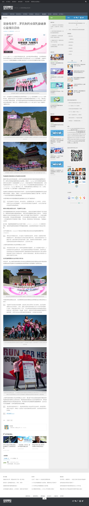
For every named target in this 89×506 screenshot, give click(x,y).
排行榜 (49, 14)
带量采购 (74, 134)
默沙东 (76, 143)
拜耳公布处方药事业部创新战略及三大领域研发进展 (9, 446)
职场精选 (31, 14)
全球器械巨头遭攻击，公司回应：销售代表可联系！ (16, 489)
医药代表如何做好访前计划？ (75, 102)
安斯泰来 (68, 134)
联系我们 (14, 1)
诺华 (69, 141)
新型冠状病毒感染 (75, 135)
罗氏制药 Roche (10, 413)
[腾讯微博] (78, 17)
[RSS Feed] (85, 17)
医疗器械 (69, 130)
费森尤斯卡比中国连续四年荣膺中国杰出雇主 (71, 489)
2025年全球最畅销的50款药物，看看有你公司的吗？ (44, 482)
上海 (70, 128)
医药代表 (12, 14)
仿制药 (72, 128)
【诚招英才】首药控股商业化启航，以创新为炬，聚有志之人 (57, 26)
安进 (71, 134)
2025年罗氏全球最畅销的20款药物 (40, 485)
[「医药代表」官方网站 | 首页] (8, 8)
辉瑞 (80, 141)
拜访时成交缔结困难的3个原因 (75, 108)
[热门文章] (81, 61)
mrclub (5, 31)
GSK (68, 128)
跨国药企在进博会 (35, 1)
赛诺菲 (77, 141)
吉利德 (69, 132)
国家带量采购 (73, 132)
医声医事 (52, 89)
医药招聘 (20, 1)
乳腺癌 (8, 420)
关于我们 (8, 1)
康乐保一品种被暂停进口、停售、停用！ (13, 482)
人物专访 (71, 51)
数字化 (71, 135)
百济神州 (80, 137)
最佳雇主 (44, 14)
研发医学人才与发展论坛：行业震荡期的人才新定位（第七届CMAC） (57, 172)
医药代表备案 (80, 130)
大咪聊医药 (80, 132)
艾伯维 (77, 139)
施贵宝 (81, 135)
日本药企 (73, 137)
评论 (7, 458)
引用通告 (15, 458)
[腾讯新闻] (81, 17)
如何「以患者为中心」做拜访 (75, 114)
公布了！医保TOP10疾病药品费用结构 (41, 479)
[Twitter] (83, 17)
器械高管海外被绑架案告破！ (10, 485)
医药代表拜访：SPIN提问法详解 (75, 117)
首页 (3, 1)
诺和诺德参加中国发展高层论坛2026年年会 (70, 485)
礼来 (83, 137)
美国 (75, 139)
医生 (84, 128)
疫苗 (78, 137)
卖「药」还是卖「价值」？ (74, 111)
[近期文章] (72, 61)
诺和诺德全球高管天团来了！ (67, 482)
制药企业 (37, 14)
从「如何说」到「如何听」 (74, 105)
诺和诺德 (73, 141)
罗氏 (11, 420)
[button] (82, 195)
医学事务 (25, 14)
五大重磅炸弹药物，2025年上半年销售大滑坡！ (43, 489)
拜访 (82, 134)
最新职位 (72, 39)
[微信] (76, 17)
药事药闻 (52, 123)
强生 (77, 134)
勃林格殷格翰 (76, 128)
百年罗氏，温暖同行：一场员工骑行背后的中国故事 (72, 479)
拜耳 (80, 134)
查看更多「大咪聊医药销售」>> (75, 120)
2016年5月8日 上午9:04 (14, 462)
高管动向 (71, 45)
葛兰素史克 (80, 139)
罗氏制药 (72, 139)
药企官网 (27, 1)
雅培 (71, 142)
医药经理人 (18, 14)
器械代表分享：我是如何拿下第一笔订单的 (13, 479)
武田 (76, 137)
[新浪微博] (74, 17)
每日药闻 (5, 14)
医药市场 (55, 14)
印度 (84, 130)
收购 (68, 135)
